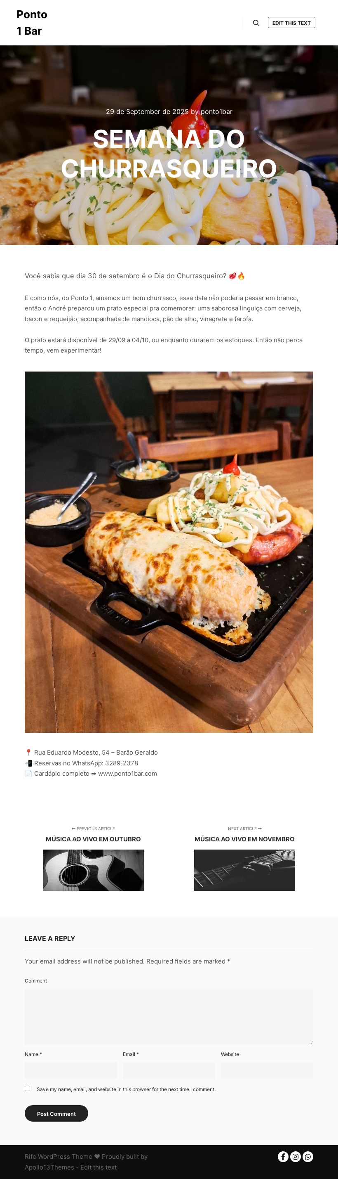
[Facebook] (283, 1156)
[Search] (256, 23)
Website (230, 1054)
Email (131, 1054)
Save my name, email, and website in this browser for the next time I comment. (126, 1089)
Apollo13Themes (49, 1167)
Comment (36, 981)
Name (33, 1054)
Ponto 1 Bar (31, 22)
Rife (30, 1156)
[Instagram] (295, 1156)
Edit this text (291, 23)
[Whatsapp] (308, 1156)
